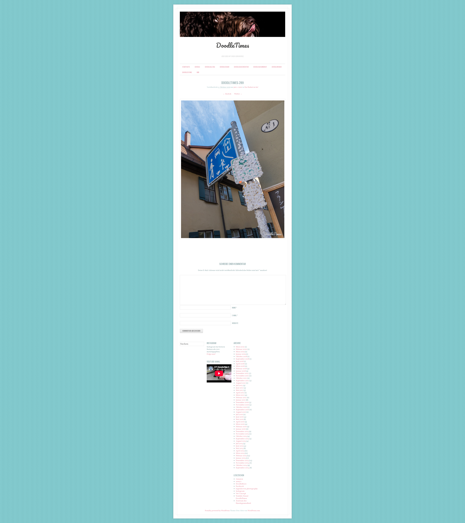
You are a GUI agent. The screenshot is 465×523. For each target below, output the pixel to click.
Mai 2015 (239, 448)
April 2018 (240, 364)
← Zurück (227, 94)
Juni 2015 (239, 446)
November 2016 (242, 405)
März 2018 (240, 366)
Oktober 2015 (241, 436)
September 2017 (242, 380)
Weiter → (238, 94)
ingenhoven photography (247, 489)
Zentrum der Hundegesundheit (243, 502)
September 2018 (242, 359)
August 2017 (241, 383)
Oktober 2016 (241, 407)
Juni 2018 (240, 361)
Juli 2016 (239, 414)
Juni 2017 (239, 388)
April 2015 (240, 451)
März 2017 (240, 395)
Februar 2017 (241, 397)
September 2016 (242, 409)
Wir (198, 72)
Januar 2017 (241, 400)
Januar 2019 (241, 354)
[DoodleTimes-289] (232, 169)
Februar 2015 (241, 455)
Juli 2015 (239, 443)
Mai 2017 (239, 390)
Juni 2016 (240, 417)
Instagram (240, 491)
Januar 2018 (241, 371)
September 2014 (242, 468)
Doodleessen (224, 66)
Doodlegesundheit (260, 66)
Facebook (240, 486)
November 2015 (242, 434)
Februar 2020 (241, 349)
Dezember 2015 (242, 431)
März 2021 (240, 347)
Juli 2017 (239, 385)
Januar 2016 (241, 429)
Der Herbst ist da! (251, 87)
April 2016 (240, 422)
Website (235, 323)
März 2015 (240, 453)
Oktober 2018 (241, 356)
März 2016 (240, 424)
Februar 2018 (241, 368)
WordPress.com (254, 511)
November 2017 (242, 376)
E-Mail (235, 315)
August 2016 (241, 412)
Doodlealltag (210, 66)
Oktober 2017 (241, 378)
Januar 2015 (241, 458)
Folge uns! (211, 354)
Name (234, 307)
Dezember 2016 (242, 402)
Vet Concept (241, 493)
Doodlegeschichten (241, 66)
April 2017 (240, 393)
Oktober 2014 (241, 465)
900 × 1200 (237, 87)
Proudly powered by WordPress (217, 511)
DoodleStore (187, 72)
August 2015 (241, 441)
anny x (238, 481)
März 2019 (240, 352)
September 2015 (242, 439)
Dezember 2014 (242, 460)
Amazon (239, 479)
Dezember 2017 (242, 373)
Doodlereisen (276, 66)
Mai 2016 (239, 419)
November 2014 (242, 463)
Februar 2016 (241, 426)
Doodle (197, 66)
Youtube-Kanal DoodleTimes (242, 497)
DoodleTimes (232, 45)
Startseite (186, 66)
